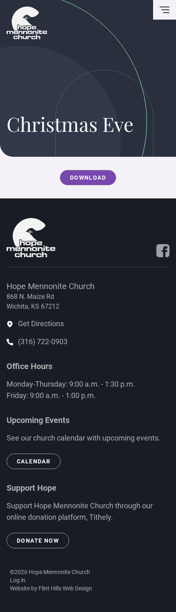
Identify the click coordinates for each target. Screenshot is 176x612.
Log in (17, 580)
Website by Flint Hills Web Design (51, 588)
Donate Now (38, 540)
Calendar (33, 461)
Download (88, 177)
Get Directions (41, 323)
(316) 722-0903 (43, 341)
